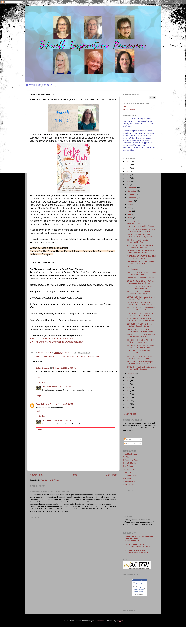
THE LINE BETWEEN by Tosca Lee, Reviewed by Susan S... (141, 309)
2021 (128, 178)
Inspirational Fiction (138, 588)
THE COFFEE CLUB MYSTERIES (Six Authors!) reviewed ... (140, 341)
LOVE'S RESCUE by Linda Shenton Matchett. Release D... (141, 298)
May (129, 211)
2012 (128, 397)
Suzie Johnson (129, 484)
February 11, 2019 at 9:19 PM (59, 387)
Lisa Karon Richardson (132, 475)
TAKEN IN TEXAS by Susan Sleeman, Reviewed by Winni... (140, 225)
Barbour (39, 356)
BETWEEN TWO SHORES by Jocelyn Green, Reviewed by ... (140, 303)
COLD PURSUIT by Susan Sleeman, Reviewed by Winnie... (141, 273)
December (132, 188)
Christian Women (138, 591)
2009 (128, 407)
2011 (128, 401)
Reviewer (82, 356)
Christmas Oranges (132, 540)
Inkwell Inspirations (138, 584)
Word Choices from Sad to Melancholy (137, 268)
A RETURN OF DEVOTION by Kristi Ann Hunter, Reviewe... (141, 257)
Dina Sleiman (128, 466)
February (131, 221)
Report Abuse (129, 414)
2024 (128, 168)
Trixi (44, 387)
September (132, 198)
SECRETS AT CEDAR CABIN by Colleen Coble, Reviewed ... (140, 325)
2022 (128, 175)
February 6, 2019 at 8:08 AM (64, 368)
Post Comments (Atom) (50, 480)
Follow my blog (139, 594)
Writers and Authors (139, 589)
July (129, 204)
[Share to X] (84, 353)
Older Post (111, 474)
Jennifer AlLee (128, 472)
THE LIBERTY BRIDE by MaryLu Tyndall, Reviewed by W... (140, 363)
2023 (128, 171)
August (131, 201)
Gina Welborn (128, 469)
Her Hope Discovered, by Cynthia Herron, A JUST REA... (140, 262)
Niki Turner (127, 478)
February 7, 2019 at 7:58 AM (61, 404)
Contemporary (60, 356)
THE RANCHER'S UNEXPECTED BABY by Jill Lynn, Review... (140, 346)
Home (74, 474)
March (130, 218)
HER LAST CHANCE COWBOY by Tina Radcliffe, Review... (140, 252)
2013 (128, 394)
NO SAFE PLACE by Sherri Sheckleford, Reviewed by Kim (140, 330)
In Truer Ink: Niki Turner (135, 550)
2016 (128, 384)
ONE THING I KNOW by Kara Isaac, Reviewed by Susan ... (141, 352)
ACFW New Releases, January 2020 (138, 546)
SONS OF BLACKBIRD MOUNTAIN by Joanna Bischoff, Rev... (141, 282)
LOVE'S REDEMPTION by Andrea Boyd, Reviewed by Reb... (140, 287)
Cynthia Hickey (42, 404)
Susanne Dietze (129, 481)
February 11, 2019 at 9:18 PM (59, 420)
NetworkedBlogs (137, 580)
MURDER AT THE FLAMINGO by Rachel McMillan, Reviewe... (140, 314)
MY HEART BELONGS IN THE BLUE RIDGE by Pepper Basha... (141, 320)
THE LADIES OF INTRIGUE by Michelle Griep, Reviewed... (139, 357)
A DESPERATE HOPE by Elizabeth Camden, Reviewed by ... (141, 246)
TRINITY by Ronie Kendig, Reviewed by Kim (137, 241)
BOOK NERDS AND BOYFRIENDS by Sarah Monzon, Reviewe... (141, 230)
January (131, 373)
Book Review (49, 356)
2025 (128, 165)
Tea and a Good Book (134, 544)
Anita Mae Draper (130, 454)
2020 (128, 181)
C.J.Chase (127, 457)
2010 (128, 404)
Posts (128, 439)
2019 (128, 185)
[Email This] (79, 353)
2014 (128, 391)
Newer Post (36, 474)
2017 (128, 381)
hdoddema (101, 621)
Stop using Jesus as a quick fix (137, 552)
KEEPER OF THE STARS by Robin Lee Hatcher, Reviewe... (141, 336)
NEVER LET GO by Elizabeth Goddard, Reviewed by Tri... (139, 293)
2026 (128, 161)
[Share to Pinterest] (89, 353)
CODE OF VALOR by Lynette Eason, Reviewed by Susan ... (141, 368)
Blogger (120, 621)
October (131, 194)
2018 (128, 377)
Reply (38, 377)
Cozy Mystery (72, 356)
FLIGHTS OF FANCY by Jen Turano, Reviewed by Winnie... (140, 236)
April (130, 214)
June (130, 208)
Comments (130, 443)
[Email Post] (74, 353)
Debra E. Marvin (42, 368)
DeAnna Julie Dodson (131, 460)
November (132, 191)
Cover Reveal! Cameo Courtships (140, 278)
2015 (128, 387)
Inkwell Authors (129, 110)
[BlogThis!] (81, 353)
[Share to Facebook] (86, 353)
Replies (42, 382)
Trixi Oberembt (93, 356)
